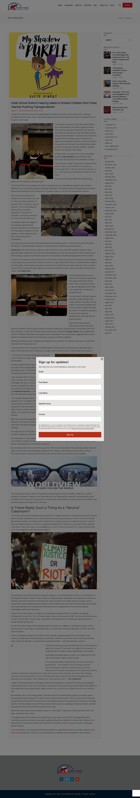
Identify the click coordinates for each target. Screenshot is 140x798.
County (42, 414)
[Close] (102, 359)
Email (41, 371)
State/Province (45, 403)
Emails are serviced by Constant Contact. (83, 428)
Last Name (43, 393)
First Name (43, 382)
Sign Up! (70, 434)
